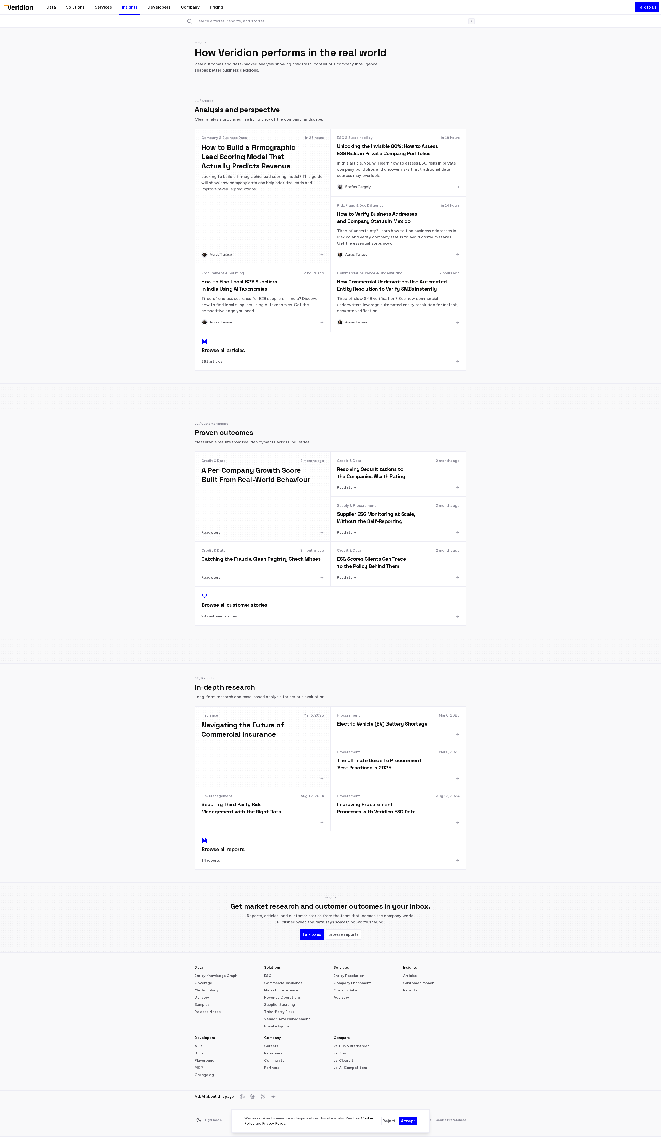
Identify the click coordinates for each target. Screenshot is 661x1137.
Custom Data (345, 990)
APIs (198, 1046)
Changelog (204, 1075)
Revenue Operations (282, 997)
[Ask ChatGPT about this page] (242, 1097)
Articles (410, 976)
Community (274, 1060)
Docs (199, 1053)
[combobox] (330, 21)
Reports (410, 990)
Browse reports (343, 934)
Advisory (341, 997)
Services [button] (103, 7)
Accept (408, 1120)
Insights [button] (129, 7)
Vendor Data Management (287, 1019)
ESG (267, 976)
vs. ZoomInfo (345, 1053)
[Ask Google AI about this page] (273, 1097)
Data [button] (51, 7)
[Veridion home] (18, 7)
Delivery (202, 997)
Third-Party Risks (279, 1012)
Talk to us (647, 7)
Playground (204, 1060)
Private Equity (276, 1026)
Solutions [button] (75, 7)
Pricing (216, 7)
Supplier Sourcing (279, 1004)
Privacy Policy (273, 1123)
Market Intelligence (281, 990)
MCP (199, 1067)
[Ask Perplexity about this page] (263, 1097)
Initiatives (273, 1053)
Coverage (203, 983)
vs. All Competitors (350, 1067)
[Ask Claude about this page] (252, 1097)
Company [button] (190, 7)
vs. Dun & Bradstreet (351, 1046)
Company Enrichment (352, 983)
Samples (202, 1004)
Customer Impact (418, 983)
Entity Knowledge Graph (216, 976)
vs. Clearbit (343, 1060)
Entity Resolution (349, 976)
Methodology (206, 990)
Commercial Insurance (283, 983)
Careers (271, 1046)
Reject (389, 1120)
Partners (271, 1067)
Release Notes (208, 1012)
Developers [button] (159, 7)
